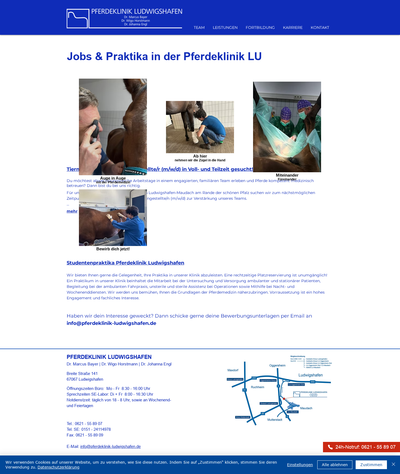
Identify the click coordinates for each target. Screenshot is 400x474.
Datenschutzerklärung (58, 467)
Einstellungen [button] (300, 464)
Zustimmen (371, 464)
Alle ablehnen (335, 464)
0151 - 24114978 (96, 429)
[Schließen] (393, 465)
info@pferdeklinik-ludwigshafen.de (111, 323)
